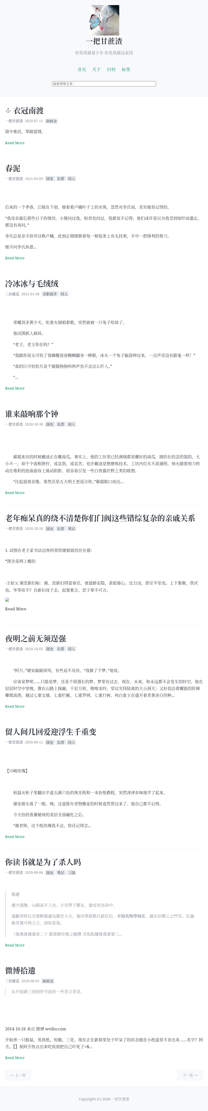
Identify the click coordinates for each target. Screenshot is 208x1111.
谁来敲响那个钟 (31, 414)
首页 (82, 69)
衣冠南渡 (28, 110)
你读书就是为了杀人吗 (43, 862)
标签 (126, 69)
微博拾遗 (20, 970)
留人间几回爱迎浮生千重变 (50, 731)
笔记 (71, 528)
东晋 (61, 178)
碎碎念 (51, 120)
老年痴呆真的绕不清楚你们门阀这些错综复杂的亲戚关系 (100, 518)
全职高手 (50, 294)
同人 (71, 178)
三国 (71, 872)
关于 (96, 69)
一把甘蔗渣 (104, 41)
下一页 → (190, 1075)
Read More (15, 142)
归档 (111, 69)
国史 (50, 178)
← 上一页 (18, 1075)
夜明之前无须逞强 (35, 638)
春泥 (12, 168)
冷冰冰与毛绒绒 (31, 283)
